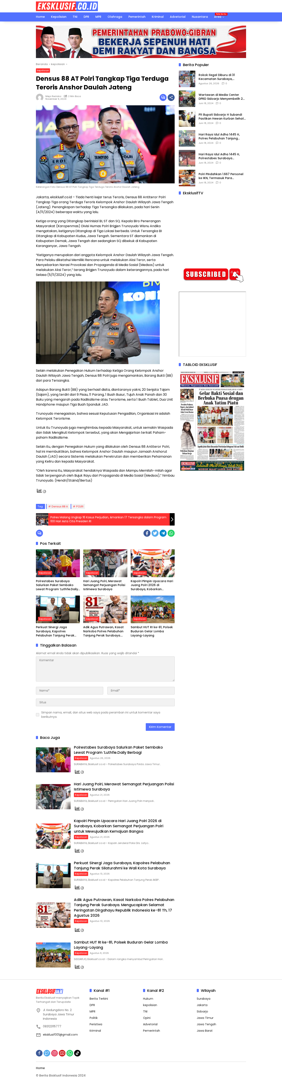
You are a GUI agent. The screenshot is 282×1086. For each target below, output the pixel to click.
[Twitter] (155, 533)
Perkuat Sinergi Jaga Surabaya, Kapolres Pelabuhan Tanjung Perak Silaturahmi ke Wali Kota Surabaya (55, 631)
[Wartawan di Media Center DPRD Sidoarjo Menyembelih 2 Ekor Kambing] (187, 98)
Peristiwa (96, 1024)
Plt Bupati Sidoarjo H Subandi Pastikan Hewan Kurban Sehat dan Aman (221, 117)
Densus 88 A (60, 506)
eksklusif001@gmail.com (60, 1035)
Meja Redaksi (53, 96)
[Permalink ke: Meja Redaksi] (40, 97)
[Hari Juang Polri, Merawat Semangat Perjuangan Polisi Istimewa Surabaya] (105, 563)
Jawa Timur (205, 1018)
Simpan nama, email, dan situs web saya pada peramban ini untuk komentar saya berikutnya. (100, 714)
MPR (92, 1011)
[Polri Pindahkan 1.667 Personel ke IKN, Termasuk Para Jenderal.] (187, 178)
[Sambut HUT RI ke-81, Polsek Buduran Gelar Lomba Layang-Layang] (153, 609)
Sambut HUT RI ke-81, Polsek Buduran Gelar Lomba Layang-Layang (152, 631)
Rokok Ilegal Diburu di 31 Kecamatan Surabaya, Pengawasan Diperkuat (217, 77)
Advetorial (150, 1024)
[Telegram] (163, 533)
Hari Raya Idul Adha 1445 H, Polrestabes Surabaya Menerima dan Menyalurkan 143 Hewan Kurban (220, 156)
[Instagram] (54, 1053)
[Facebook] (146, 533)
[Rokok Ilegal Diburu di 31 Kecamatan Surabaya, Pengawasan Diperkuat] (187, 79)
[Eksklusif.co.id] (67, 6)
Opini (146, 1018)
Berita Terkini (99, 999)
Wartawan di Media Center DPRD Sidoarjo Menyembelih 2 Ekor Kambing (221, 97)
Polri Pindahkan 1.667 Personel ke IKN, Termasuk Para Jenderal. (221, 176)
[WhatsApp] (171, 533)
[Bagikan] (171, 97)
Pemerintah (151, 1031)
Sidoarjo (202, 1011)
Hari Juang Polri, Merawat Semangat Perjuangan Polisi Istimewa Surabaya (104, 585)
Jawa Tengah (206, 1024)
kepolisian (43, 70)
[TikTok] (77, 1053)
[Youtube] (62, 1053)
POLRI (79, 506)
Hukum (148, 999)
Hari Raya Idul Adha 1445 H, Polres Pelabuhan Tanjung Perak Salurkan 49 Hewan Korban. (219, 137)
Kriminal (95, 1031)
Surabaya (203, 999)
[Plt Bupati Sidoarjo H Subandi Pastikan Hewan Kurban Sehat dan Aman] (187, 118)
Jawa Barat (205, 1031)
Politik (94, 1018)
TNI (145, 1011)
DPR (92, 1005)
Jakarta (202, 1005)
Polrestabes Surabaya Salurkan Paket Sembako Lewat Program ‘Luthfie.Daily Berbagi (57, 585)
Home (40, 1068)
